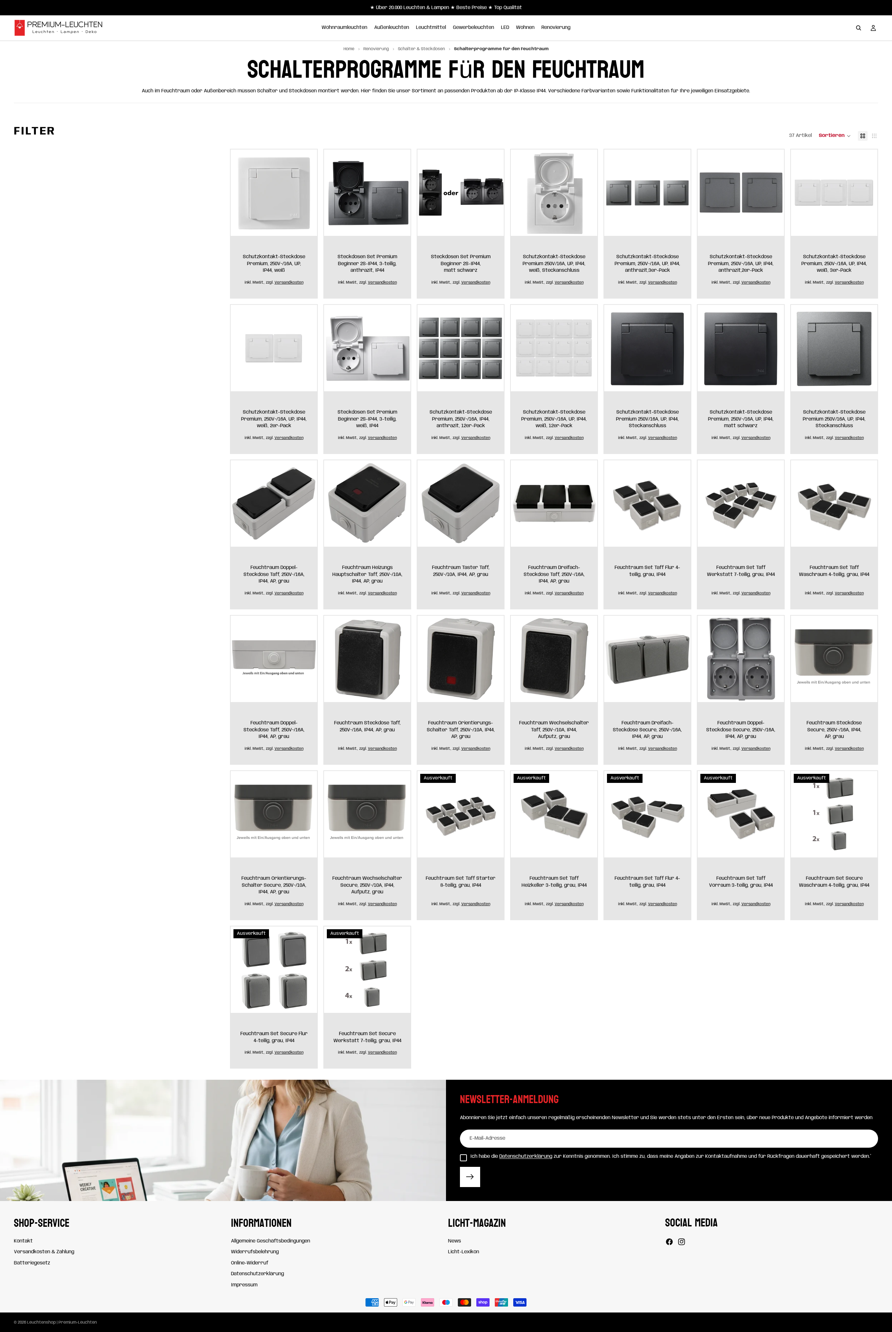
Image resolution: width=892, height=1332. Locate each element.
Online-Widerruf (249, 1263)
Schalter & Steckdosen (422, 49)
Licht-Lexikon (463, 1251)
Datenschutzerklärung (525, 1156)
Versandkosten (289, 282)
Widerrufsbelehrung (255, 1251)
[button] (835, 136)
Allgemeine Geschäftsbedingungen (270, 1240)
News (454, 1240)
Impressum (244, 1285)
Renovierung (376, 49)
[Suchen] (858, 28)
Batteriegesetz (32, 1263)
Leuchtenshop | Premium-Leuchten (62, 1322)
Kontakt (23, 1240)
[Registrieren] (470, 1177)
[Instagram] (681, 1242)
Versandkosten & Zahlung (44, 1251)
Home (349, 49)
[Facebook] (669, 1242)
